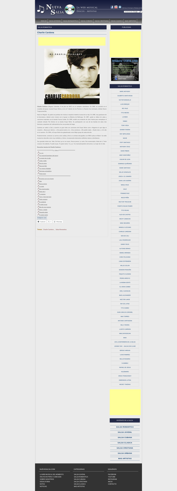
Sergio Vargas (125, 350)
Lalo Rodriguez (125, 240)
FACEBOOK (112, 474)
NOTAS (42, 484)
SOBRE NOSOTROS (47, 479)
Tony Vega (125, 125)
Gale (125, 189)
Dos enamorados (44, 189)
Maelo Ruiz (125, 185)
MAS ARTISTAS (79, 486)
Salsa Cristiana (102, 21)
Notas (124, 8)
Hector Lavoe (125, 299)
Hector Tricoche (125, 202)
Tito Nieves (125, 112)
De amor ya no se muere (46, 178)
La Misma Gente (125, 282)
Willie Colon (125, 265)
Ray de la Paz (125, 303)
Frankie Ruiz (124, 193)
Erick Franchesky (124, 376)
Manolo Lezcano (125, 227)
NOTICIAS (43, 486)
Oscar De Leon (125, 159)
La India (125, 117)
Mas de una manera (45, 207)
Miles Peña (125, 197)
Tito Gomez (125, 308)
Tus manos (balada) (45, 168)
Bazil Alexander (125, 295)
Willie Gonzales (125, 172)
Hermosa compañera (45, 171)
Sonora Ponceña (125, 270)
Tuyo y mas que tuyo (45, 197)
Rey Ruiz (125, 108)
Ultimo (130, 8)
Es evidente (42, 202)
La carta (41, 186)
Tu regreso (42, 194)
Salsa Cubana (86, 21)
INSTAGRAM (112, 479)
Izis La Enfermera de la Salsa (124, 342)
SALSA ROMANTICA (81, 477)
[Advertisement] (71, 41)
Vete (40, 181)
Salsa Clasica (117, 21)
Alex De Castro (124, 214)
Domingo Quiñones (125, 163)
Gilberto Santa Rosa (124, 95)
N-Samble (125, 363)
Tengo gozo (42, 173)
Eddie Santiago (124, 168)
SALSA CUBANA (79, 479)
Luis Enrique (124, 104)
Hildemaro (125, 371)
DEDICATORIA (45, 481)
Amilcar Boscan (125, 333)
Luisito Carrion (125, 329)
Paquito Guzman (125, 274)
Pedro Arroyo (125, 278)
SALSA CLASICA (80, 484)
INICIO (110, 481)
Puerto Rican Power (125, 206)
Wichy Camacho (125, 219)
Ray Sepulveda (125, 134)
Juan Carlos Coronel (125, 312)
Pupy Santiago (125, 142)
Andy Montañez (124, 155)
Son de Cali (125, 236)
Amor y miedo (43, 209)
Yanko (125, 121)
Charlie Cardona (48, 229)
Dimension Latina (125, 380)
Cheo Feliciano (124, 257)
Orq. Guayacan (125, 291)
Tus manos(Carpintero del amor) (48, 155)
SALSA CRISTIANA (80, 481)
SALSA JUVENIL (79, 474)
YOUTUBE (111, 477)
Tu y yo (41, 153)
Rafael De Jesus (125, 367)
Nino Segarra (125, 223)
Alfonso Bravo (124, 248)
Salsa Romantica (70, 21)
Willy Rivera (124, 325)
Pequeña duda (43, 212)
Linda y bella (42, 161)
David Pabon (125, 151)
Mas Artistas (130, 21)
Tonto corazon (43, 199)
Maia (124, 337)
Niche (125, 138)
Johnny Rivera (125, 129)
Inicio (44, 21)
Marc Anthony (125, 91)
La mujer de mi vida (45, 158)
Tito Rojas (125, 210)
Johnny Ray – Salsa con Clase (125, 346)
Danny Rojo (125, 244)
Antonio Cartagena (125, 320)
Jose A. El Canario (125, 176)
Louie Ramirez (125, 354)
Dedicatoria (138, 8)
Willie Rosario (125, 359)
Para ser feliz (43, 166)
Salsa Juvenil (55, 21)
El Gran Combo (125, 286)
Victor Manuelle (125, 100)
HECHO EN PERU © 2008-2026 (50, 477)
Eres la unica (43, 163)
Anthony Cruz (125, 146)
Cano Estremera (125, 261)
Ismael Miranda (124, 253)
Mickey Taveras (124, 384)
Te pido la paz (43, 204)
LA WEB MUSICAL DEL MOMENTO (52, 474)
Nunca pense (43, 184)
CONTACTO (112, 484)
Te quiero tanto (43, 215)
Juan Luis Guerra (125, 180)
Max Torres (125, 316)
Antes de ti (42, 191)
